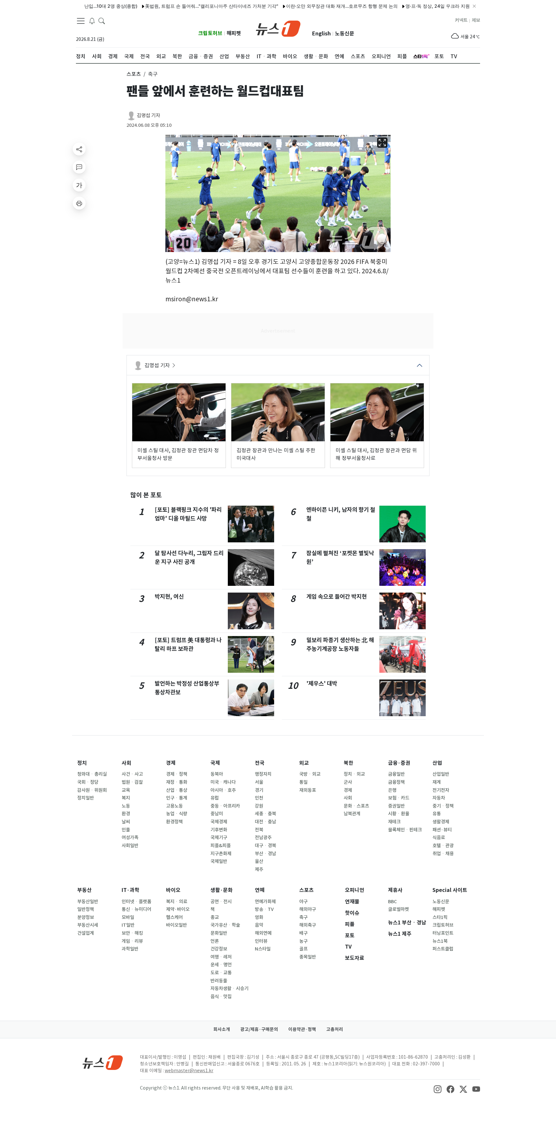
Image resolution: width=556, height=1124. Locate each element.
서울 (259, 782)
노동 (126, 806)
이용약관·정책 (302, 1029)
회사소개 (221, 1029)
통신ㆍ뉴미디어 (136, 909)
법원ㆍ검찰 (132, 782)
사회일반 (130, 845)
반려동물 (218, 981)
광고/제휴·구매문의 (259, 1029)
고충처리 (334, 1029)
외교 (304, 763)
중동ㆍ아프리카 (225, 806)
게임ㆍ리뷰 (132, 941)
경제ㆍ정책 (176, 774)
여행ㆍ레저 (221, 957)
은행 (392, 790)
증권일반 (396, 806)
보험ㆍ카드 (398, 798)
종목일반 (307, 957)
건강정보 (218, 949)
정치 (82, 763)
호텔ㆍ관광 (443, 845)
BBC (392, 901)
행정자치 (263, 774)
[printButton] (79, 203)
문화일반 (218, 933)
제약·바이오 (178, 909)
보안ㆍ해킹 (132, 933)
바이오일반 (176, 925)
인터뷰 (261, 941)
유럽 (214, 798)
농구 (303, 941)
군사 (348, 782)
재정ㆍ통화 (176, 782)
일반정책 (85, 909)
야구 (303, 901)
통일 (303, 782)
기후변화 (218, 830)
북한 (348, 763)
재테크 (394, 822)
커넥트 (461, 20)
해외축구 (307, 925)
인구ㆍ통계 (176, 798)
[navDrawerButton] (81, 21)
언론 (214, 941)
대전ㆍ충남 (265, 822)
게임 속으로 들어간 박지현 (336, 596)
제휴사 (395, 890)
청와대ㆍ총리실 (92, 774)
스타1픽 (440, 917)
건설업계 (85, 933)
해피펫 (234, 33)
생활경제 (440, 822)
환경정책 (174, 822)
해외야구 (307, 909)
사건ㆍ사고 (132, 774)
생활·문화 (221, 890)
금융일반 (396, 774)
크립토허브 (210, 33)
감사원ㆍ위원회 (92, 790)
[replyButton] (79, 167)
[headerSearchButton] (101, 20)
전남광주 (263, 837)
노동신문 (344, 33)
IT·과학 (130, 890)
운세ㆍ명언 (221, 965)
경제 (171, 763)
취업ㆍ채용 (443, 854)
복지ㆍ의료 (176, 901)
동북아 (216, 774)
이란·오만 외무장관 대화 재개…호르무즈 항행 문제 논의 (319, 6)
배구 (303, 933)
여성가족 (130, 837)
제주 (259, 869)
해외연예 (263, 933)
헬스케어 (174, 917)
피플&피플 (220, 845)
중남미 (216, 814)
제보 (476, 20)
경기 (259, 790)
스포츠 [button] (133, 74)
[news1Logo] (103, 1062)
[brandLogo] (278, 28)
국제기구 (218, 837)
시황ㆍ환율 (398, 814)
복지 (126, 798)
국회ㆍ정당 (87, 782)
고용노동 (174, 806)
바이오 (173, 890)
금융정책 (396, 782)
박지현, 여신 (169, 596)
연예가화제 (265, 901)
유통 (436, 814)
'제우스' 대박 (321, 683)
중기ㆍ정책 (443, 806)
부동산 (84, 890)
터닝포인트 (442, 933)
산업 (437, 763)
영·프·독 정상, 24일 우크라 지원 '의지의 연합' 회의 (433, 6)
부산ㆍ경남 (265, 854)
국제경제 (218, 822)
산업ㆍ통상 (176, 790)
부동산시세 (87, 925)
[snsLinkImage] (437, 1088)
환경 (126, 814)
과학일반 (130, 949)
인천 (259, 798)
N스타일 (263, 949)
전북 (259, 830)
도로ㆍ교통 (221, 973)
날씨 (126, 822)
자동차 (438, 798)
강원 (259, 806)
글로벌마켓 (398, 909)
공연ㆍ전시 (221, 901)
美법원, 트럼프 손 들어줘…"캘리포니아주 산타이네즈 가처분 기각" (188, 6)
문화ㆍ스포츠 (356, 806)
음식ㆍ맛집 (221, 996)
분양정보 (85, 917)
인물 (126, 830)
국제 (215, 763)
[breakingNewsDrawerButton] (92, 20)
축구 (303, 917)
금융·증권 (399, 763)
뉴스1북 (440, 941)
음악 (259, 925)
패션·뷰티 (442, 830)
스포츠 (306, 890)
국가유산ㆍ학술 (225, 925)
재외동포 (307, 790)
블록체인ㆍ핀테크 (405, 830)
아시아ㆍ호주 (223, 790)
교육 (126, 790)
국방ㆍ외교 (309, 774)
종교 (214, 917)
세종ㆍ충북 (265, 814)
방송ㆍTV (264, 909)
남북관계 (352, 814)
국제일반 (218, 861)
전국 (259, 763)
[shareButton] (79, 149)
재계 (436, 782)
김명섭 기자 (148, 115)
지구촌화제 (220, 854)
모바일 (128, 917)
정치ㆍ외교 (354, 774)
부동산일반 (87, 901)
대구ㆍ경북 (265, 845)
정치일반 (85, 798)
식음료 (438, 837)
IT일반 (128, 925)
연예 (259, 890)
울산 (259, 861)
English (321, 33)
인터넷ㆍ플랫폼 (136, 901)
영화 (259, 917)
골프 (303, 949)
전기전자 (440, 790)
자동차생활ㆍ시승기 (229, 988)
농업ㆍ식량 (176, 814)
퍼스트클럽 (442, 949)
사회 (126, 763)
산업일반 (440, 774)
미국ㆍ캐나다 (223, 782)
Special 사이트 (449, 890)
